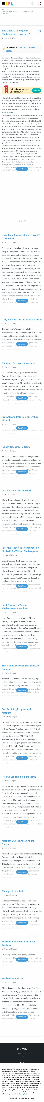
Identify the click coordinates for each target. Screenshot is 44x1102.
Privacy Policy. (23, 1094)
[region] (22, 1082)
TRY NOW (36, 90)
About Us (22, 1053)
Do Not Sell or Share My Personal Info (22, 1098)
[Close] (41, 1066)
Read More (22, 300)
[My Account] (40, 4)
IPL (3, 9)
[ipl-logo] (9, 5)
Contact (22, 1056)
